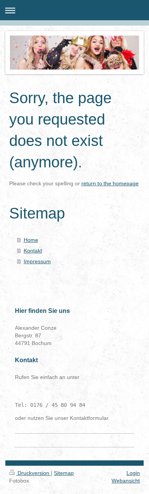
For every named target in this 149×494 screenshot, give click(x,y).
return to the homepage (110, 183)
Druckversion (33, 473)
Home (31, 240)
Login (133, 473)
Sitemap (64, 473)
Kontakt (33, 251)
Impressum (37, 261)
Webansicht (126, 481)
